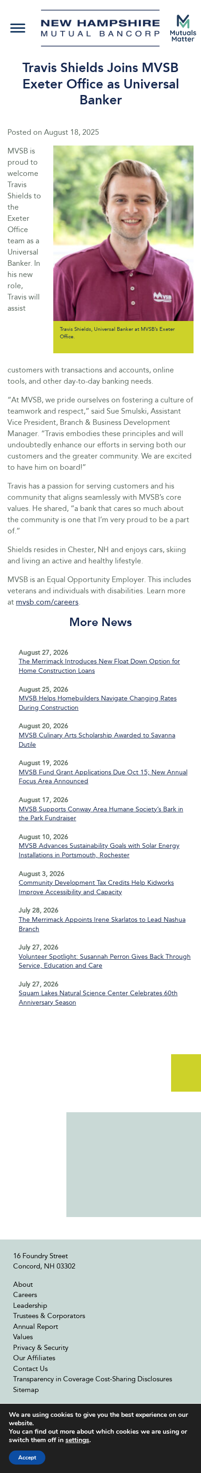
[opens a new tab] (183, 28)
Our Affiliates (34, 1358)
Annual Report (35, 1326)
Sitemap (26, 1389)
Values (23, 1337)
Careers (25, 1295)
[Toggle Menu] (17, 28)
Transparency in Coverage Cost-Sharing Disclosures (92, 1379)
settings (77, 1440)
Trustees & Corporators (49, 1316)
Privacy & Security (40, 1347)
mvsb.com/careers (47, 602)
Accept (27, 1457)
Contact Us (30, 1368)
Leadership (30, 1305)
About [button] (23, 1284)
